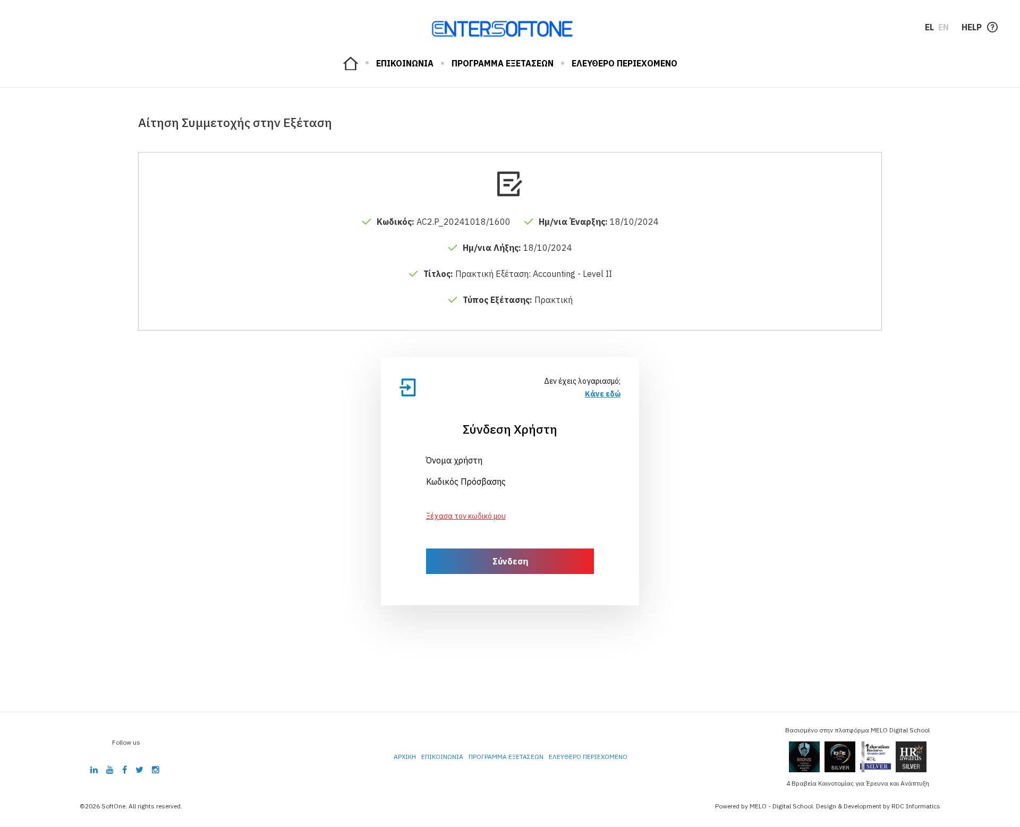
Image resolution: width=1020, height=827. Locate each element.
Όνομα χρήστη (454, 460)
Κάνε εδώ (602, 394)
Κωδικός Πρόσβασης (466, 481)
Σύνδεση (510, 561)
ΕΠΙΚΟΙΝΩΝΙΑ (405, 63)
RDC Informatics (915, 806)
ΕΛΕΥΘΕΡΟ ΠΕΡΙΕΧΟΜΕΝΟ (624, 63)
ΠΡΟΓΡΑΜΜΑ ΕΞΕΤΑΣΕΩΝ (503, 63)
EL (929, 27)
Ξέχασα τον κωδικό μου (466, 516)
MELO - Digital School (781, 806)
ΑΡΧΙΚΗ (350, 63)
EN (943, 27)
